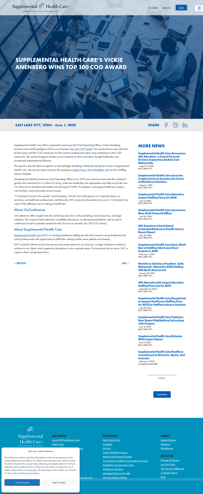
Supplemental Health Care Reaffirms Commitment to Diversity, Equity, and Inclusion (161, 355)
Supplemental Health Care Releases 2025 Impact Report (160, 337)
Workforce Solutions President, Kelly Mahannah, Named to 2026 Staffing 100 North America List (161, 267)
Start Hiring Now (111, 440)
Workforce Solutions (113, 469)
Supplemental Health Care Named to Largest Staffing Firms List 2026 (161, 195)
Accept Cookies (22, 482)
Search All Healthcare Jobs (66, 440)
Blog (163, 477)
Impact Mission (168, 440)
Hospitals (107, 444)
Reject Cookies (59, 482)
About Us (166, 7)
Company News (169, 472)
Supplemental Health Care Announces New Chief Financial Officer (161, 211)
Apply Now (58, 444)
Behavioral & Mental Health (117, 456)
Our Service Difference (172, 468)
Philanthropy (167, 448)
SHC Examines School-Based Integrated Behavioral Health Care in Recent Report (161, 229)
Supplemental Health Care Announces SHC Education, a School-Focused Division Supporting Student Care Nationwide (161, 157)
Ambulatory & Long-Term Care (118, 465)
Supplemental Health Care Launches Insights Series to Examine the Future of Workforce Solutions (161, 178)
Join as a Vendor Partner (115, 477)
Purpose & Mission (170, 460)
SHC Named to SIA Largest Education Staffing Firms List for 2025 (161, 284)
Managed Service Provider (116, 473)
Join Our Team (168, 464)
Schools (107, 448)
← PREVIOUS (20, 263)
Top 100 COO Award (81, 149)
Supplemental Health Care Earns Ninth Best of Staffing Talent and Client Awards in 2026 (162, 247)
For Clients (153, 7)
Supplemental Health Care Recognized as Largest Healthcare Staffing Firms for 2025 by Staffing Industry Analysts (162, 301)
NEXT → (125, 263)
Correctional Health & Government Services (125, 461)
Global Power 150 (81, 170)
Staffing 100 (102, 170)
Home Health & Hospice (115, 452)
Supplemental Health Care (27, 235)
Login (181, 7)
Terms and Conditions (31, 473)
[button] (162, 394)
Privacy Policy (32, 470)
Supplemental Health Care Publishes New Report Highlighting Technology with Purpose (161, 320)
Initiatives (165, 444)
